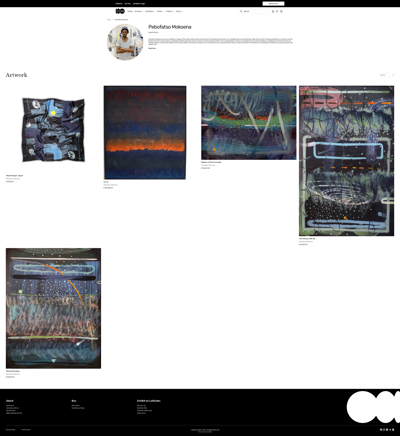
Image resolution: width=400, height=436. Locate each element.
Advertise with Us (12, 408)
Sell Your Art (141, 405)
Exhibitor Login (139, 4)
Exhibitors (149, 11)
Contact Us (10, 405)
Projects (169, 11)
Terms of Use (26, 430)
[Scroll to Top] (396, 424)
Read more (152, 48)
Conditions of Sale (78, 408)
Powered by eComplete (205, 432)
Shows (159, 11)
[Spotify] (393, 430)
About (178, 11)
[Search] (241, 11)
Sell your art (273, 4)
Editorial (119, 4)
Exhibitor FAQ (142, 408)
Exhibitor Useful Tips (144, 410)
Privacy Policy (10, 430)
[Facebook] (381, 430)
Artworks (138, 11)
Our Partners (10, 410)
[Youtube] (390, 430)
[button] (281, 11)
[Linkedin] (387, 430)
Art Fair (128, 4)
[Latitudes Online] (120, 11)
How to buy (75, 405)
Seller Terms (141, 413)
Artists (130, 11)
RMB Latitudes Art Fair (14, 413)
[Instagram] (384, 430)
